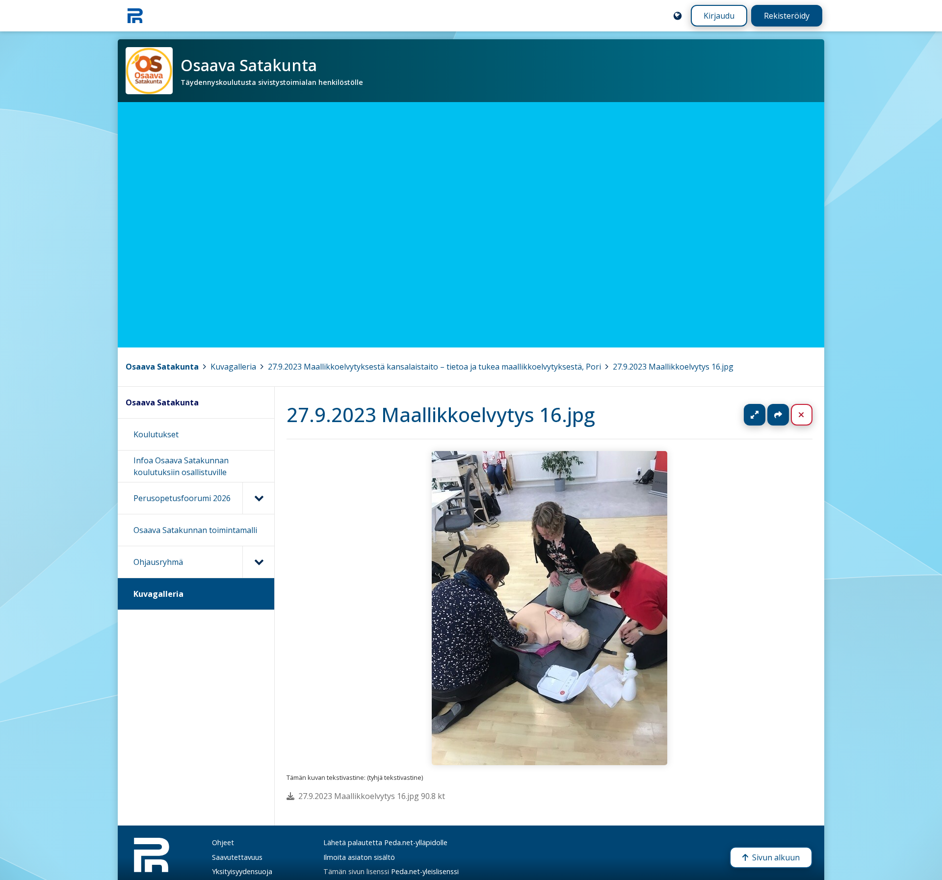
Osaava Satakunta (162, 366)
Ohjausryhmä (158, 562)
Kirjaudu (719, 15)
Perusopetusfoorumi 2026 (182, 498)
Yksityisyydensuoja (242, 871)
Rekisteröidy (787, 15)
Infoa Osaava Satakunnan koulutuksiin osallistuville (181, 466)
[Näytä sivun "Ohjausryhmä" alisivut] (258, 562)
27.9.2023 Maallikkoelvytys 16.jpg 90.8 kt (371, 796)
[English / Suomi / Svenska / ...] (677, 15)
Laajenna (763, 414)
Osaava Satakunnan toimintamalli (195, 530)
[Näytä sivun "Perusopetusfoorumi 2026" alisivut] (258, 498)
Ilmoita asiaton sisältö (359, 857)
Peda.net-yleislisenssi (425, 871)
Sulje (809, 414)
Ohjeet (223, 842)
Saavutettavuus (237, 857)
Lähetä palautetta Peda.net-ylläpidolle (385, 842)
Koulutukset (156, 434)
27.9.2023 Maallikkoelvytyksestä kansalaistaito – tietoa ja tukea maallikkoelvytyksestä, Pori (434, 366)
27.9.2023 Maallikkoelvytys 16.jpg (673, 366)
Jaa (778, 415)
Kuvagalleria (233, 366)
